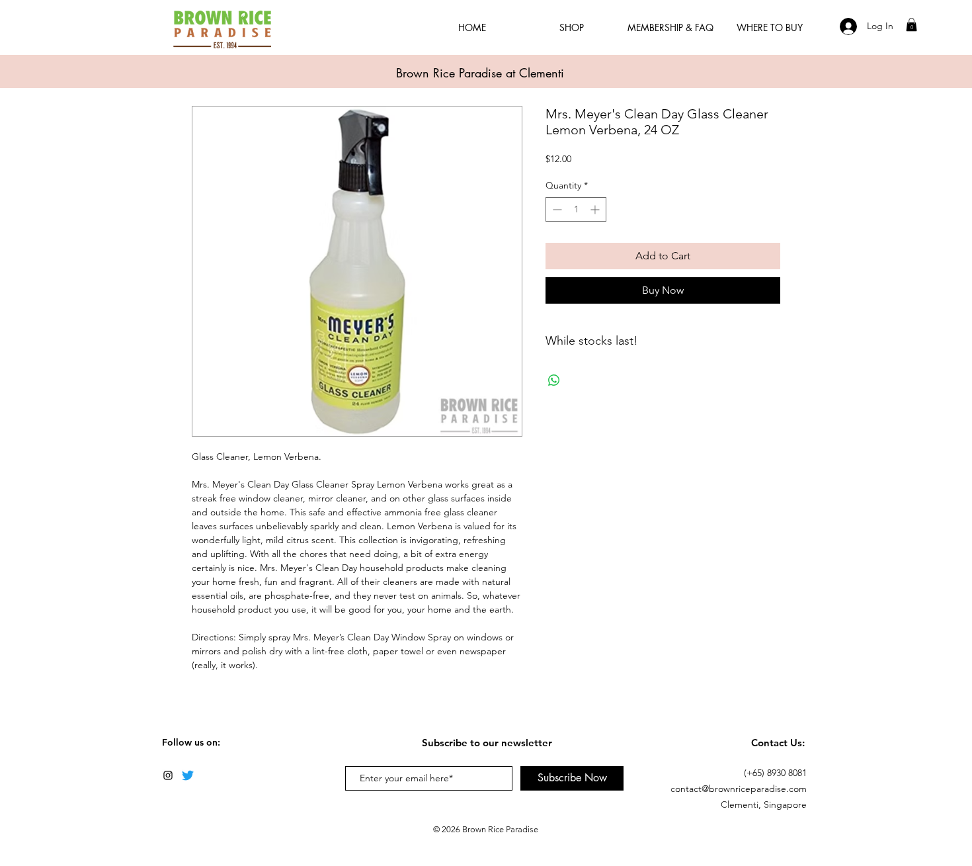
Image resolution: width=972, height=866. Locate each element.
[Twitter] (188, 775)
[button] (911, 24)
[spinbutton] (576, 209)
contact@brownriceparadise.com (738, 789)
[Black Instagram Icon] (168, 775)
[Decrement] (555, 209)
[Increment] (596, 209)
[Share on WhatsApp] (554, 380)
